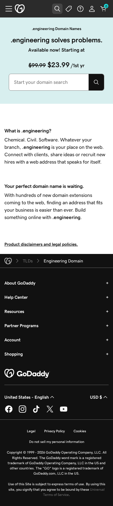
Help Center (16, 297)
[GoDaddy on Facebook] (8, 412)
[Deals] (69, 9)
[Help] (80, 9)
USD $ (96, 397)
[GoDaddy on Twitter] (50, 412)
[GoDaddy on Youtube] (63, 412)
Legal (31, 431)
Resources (14, 311)
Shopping (13, 354)
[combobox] (49, 82)
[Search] (96, 82)
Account (12, 340)
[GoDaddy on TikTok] (36, 412)
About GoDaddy (19, 283)
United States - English (26, 397)
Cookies (80, 431)
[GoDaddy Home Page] (27, 373)
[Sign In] (92, 9)
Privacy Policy (54, 431)
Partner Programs (21, 325)
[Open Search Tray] (57, 9)
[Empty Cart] (103, 9)
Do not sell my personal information (56, 441)
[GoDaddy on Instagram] (22, 412)
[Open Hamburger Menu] (6, 9)
